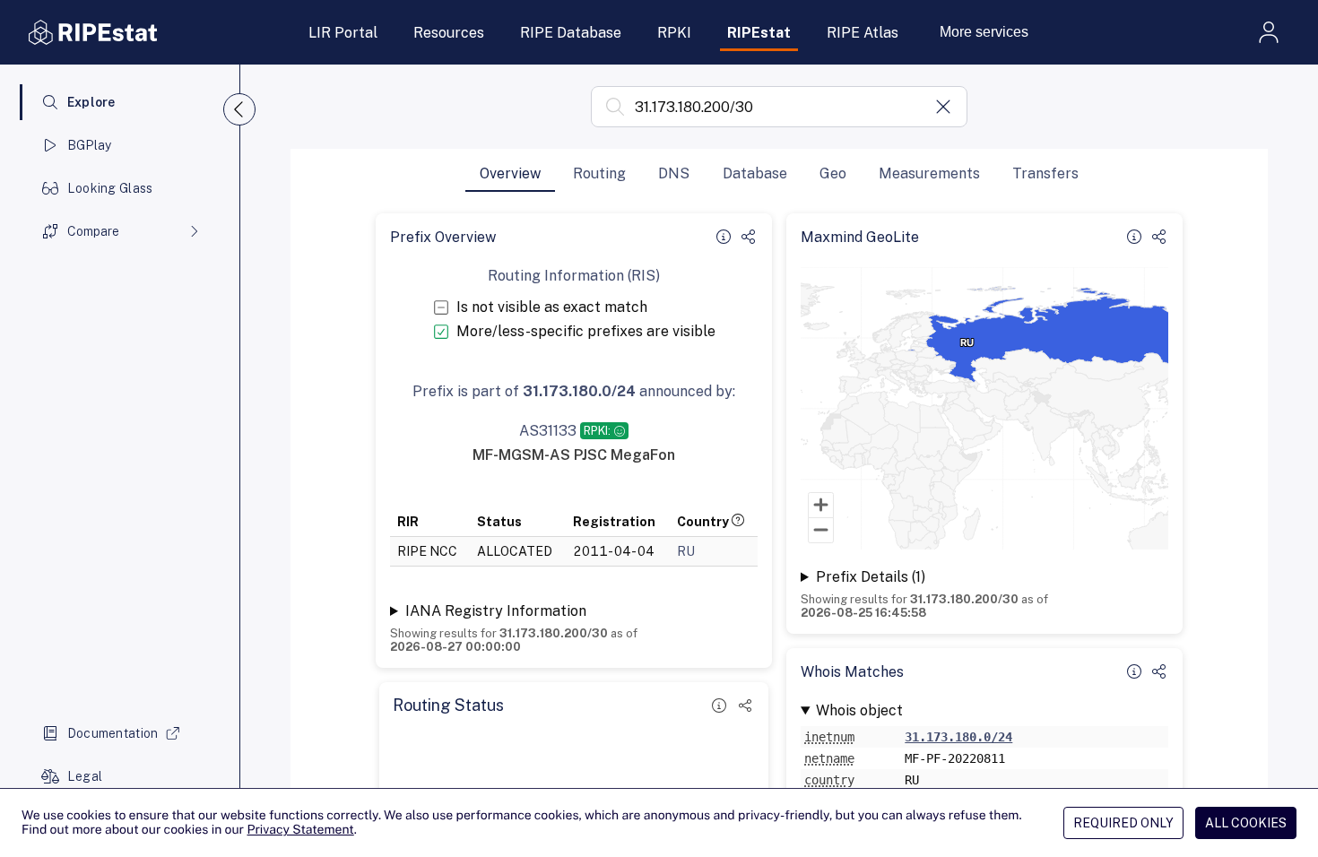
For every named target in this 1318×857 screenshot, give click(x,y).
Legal (84, 776)
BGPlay (89, 145)
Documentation (113, 733)
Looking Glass (110, 188)
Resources (448, 32)
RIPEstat (759, 32)
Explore (91, 102)
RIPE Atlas (862, 32)
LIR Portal (342, 32)
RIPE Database (570, 32)
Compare (93, 231)
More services (984, 31)
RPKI (674, 32)
